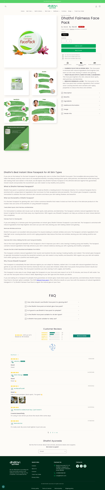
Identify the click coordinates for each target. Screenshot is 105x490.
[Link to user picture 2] (22, 400)
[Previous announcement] (4, 1)
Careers (34, 466)
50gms (65, 34)
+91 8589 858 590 (61, 473)
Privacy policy (35, 488)
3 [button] (52, 432)
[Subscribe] (65, 451)
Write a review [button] (81, 336)
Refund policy (58, 488)
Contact (34, 471)
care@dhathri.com (61, 475)
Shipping (72, 29)
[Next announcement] (100, 1)
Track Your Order (36, 474)
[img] (15, 359)
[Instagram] (81, 466)
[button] (5, 6)
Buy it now (78, 50)
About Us (34, 468)
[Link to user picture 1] (14, 400)
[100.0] (52, 347)
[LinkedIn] (85, 466)
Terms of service (46, 488)
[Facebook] (77, 466)
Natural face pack (43, 280)
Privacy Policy (35, 477)
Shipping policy (69, 488)
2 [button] (50, 432)
